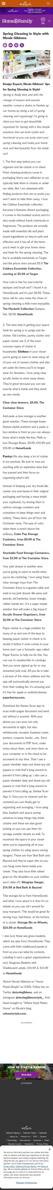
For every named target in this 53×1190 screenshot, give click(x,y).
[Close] (49, 1149)
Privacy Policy (42, 1144)
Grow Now (26, 1075)
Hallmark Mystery (13, 1133)
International (25, 1140)
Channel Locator (15, 1144)
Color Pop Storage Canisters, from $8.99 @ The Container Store (22, 539)
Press (46, 1140)
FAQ (35, 1137)
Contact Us (25, 1137)
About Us (14, 1137)
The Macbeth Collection (18, 309)
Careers (43, 1137)
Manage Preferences (26, 1183)
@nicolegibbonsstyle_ (29, 997)
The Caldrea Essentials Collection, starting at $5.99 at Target (25, 269)
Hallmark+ (43, 1133)
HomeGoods (25, 314)
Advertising (12, 1140)
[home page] (25, 3)
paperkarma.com (13, 697)
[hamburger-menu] (3, 3)
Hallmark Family (29, 1133)
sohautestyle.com (14, 1013)
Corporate (37, 1140)
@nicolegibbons (22, 992)
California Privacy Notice (26, 1167)
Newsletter (29, 1144)
